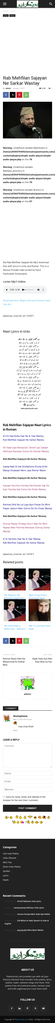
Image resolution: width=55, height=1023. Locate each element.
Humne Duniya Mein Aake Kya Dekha (33, 914)
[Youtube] (43, 1008)
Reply (15, 730)
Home (5, 11)
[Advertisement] (27, 46)
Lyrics (13, 11)
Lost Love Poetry (11, 853)
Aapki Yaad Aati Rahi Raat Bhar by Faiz (42, 660)
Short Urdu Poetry (12, 866)
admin (8, 88)
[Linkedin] (20, 1008)
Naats (12, 15)
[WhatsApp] (26, 95)
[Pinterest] (19, 95)
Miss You (7, 862)
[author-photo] (28, 690)
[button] (4, 4)
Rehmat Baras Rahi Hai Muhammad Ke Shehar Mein (14, 661)
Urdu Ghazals (9, 857)
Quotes (6, 871)
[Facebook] (6, 95)
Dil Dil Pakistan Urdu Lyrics (29, 901)
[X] (13, 95)
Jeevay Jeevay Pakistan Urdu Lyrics (29, 907)
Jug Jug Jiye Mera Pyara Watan (30, 930)
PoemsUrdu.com (21, 1019)
